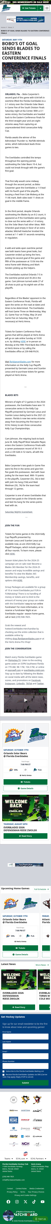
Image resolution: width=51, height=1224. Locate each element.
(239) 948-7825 (8, 1176)
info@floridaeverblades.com (13, 1180)
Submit (25, 1082)
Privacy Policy (12, 1192)
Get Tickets (30, 8)
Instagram (10, 683)
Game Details (27, 788)
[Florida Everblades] (6, 8)
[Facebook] (8, 1201)
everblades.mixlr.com (34, 670)
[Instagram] (17, 1201)
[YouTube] (42, 1201)
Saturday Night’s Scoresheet (19, 511)
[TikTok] (34, 1201)
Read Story (27, 836)
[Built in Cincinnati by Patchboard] (25, 1213)
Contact (10, 1188)
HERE (19, 580)
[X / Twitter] (25, 1201)
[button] (25, 700)
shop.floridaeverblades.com (25, 638)
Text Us (42, 1219)
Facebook (36, 680)
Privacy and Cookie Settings (25, 1195)
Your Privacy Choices (36, 1192)
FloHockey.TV (14, 660)
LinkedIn (20, 683)
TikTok (29, 683)
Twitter (40, 683)
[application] (25, 700)
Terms (22, 1192)
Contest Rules (21, 1188)
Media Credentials (37, 1188)
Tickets (27, 782)
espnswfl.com (14, 670)
